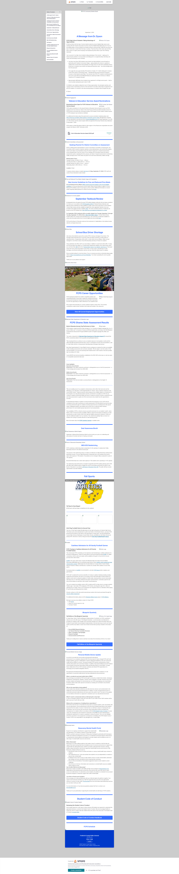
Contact (89, 841)
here (95, 189)
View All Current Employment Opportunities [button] (89, 312)
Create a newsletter (76, 870)
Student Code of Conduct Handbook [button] (89, 817)
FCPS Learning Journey (85, 420)
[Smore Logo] (72, 2)
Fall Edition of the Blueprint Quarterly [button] (89, 644)
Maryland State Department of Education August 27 (92, 336)
